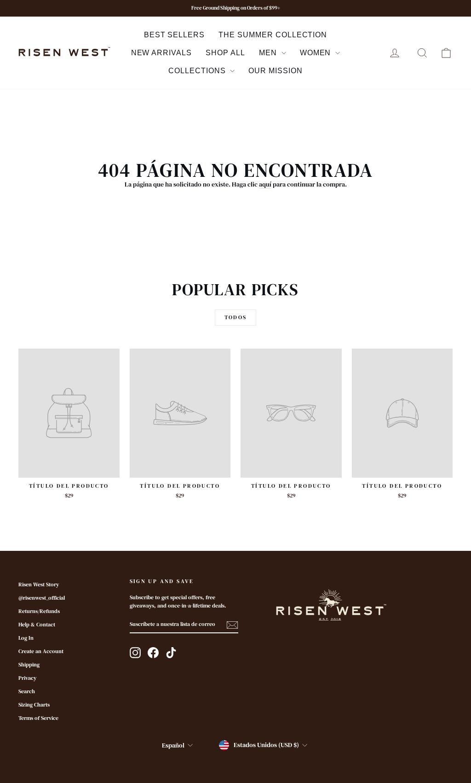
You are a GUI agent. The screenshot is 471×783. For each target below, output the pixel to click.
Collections (198, 71)
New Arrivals (161, 53)
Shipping (29, 664)
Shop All (225, 53)
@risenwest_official (41, 598)
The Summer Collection (272, 35)
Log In (26, 638)
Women (316, 53)
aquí (265, 184)
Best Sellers (174, 35)
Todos (235, 317)
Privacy (27, 678)
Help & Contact (36, 624)
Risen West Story (38, 584)
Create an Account (40, 651)
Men (269, 53)
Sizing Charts (34, 704)
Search (26, 691)
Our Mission (275, 71)
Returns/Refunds (39, 611)
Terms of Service (38, 718)
